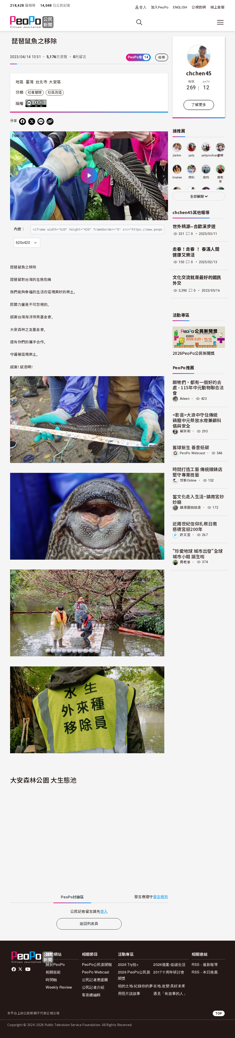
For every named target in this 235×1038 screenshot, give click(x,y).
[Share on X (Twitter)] (31, 121)
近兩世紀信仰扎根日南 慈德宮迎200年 (197, 526)
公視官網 (199, 7)
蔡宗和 (185, 431)
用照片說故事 (129, 993)
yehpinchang (210, 155)
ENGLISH (180, 7)
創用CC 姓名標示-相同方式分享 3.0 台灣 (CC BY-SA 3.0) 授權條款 (36, 103)
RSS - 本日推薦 (205, 972)
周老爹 (220, 179)
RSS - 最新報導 (205, 964)
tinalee (177, 177)
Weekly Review (59, 987)
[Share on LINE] (40, 121)
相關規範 (53, 972)
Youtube (28, 969)
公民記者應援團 (95, 979)
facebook (14, 969)
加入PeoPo (159, 7)
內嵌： (19, 229)
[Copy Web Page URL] (50, 121)
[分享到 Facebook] (22, 121)
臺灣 (30, 82)
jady (191, 155)
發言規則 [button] (160, 897)
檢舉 (161, 57)
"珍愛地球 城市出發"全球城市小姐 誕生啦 (198, 553)
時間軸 (51, 979)
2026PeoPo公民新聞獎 (194, 353)
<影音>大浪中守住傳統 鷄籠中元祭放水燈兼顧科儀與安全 (197, 420)
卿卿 (220, 155)
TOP (218, 1013)
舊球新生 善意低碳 (191, 447)
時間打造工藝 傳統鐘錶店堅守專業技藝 (197, 472)
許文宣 (185, 535)
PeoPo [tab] (72, 897)
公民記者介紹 (93, 987)
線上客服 (217, 7)
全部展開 (197, 197)
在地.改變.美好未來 (169, 985)
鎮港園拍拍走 (190, 507)
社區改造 (55, 92)
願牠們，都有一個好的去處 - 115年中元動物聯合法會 (198, 387)
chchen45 (199, 73)
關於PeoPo (55, 964)
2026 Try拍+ (128, 964)
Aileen (185, 399)
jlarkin (177, 155)
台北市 (41, 82)
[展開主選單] (220, 22)
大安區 (55, 82)
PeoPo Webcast (192, 453)
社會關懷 (35, 92)
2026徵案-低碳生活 (169, 964)
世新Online (188, 480)
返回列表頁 (89, 924)
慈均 (206, 177)
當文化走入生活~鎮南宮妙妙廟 (198, 499)
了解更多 (198, 105)
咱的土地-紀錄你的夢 (135, 985)
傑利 (191, 177)
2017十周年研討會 (168, 972)
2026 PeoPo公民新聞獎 (134, 975)
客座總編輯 (91, 994)
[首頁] (31, 22)
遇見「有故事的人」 (170, 993)
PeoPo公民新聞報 (97, 964)
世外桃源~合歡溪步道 (194, 226)
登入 (142, 7)
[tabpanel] (89, 911)
